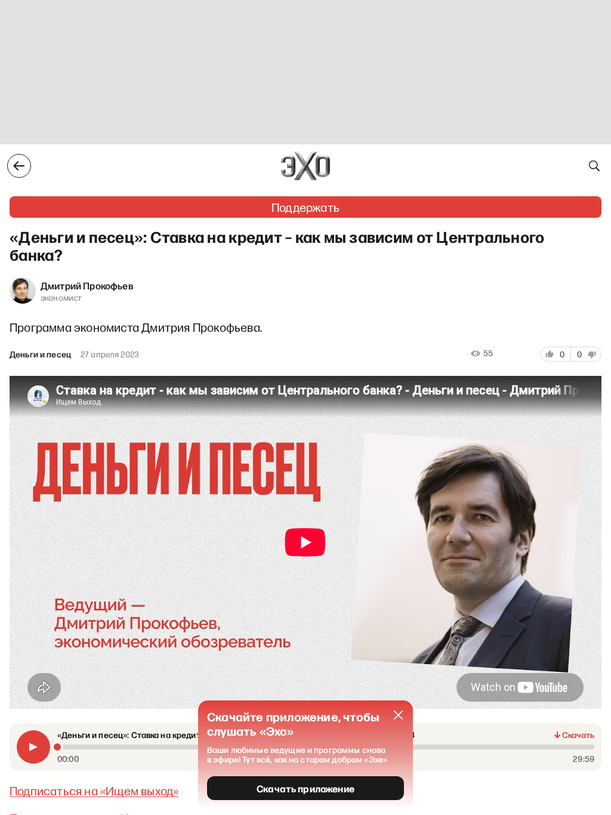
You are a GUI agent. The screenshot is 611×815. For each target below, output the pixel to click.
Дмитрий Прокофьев (87, 285)
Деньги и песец (40, 354)
